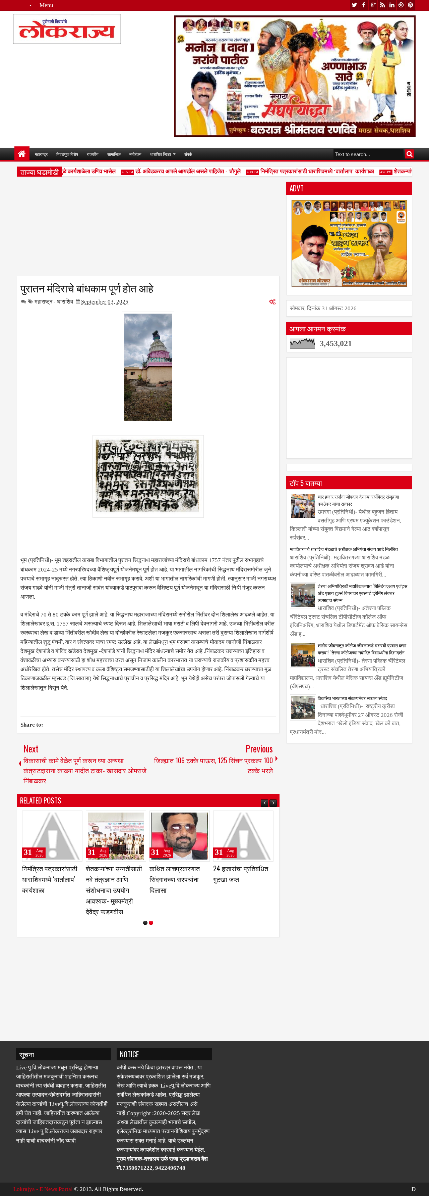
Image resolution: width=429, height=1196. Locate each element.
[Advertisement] (148, 229)
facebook (363, 5)
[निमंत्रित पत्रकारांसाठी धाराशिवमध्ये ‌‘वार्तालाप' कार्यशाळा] (52, 836)
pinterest (410, 5)
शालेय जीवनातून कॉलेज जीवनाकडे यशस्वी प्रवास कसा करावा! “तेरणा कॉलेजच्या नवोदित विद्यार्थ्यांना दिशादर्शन (362, 649)
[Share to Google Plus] (75, 818)
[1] (145, 923)
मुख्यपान (21, 153)
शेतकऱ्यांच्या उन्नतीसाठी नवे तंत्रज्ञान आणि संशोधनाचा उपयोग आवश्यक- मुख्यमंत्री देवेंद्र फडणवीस (114, 890)
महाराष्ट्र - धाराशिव (54, 301)
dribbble (401, 5)
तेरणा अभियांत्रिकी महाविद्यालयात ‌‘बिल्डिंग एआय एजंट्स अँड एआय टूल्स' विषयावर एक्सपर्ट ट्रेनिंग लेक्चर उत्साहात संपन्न (362, 592)
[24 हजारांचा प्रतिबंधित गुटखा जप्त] (243, 836)
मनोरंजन (135, 154)
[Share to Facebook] (60, 818)
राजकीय (93, 154)
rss (382, 5)
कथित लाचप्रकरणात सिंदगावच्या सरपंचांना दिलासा (174, 879)
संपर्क (188, 154)
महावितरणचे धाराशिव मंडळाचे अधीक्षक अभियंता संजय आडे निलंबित (344, 548)
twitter (354, 5)
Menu (46, 5)
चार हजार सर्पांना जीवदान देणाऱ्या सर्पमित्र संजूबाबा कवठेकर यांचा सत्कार (358, 500)
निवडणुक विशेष (67, 154)
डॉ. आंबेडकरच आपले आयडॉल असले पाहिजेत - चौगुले (179, 171)
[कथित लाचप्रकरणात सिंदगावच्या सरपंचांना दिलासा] (179, 836)
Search (409, 153)
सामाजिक (114, 154)
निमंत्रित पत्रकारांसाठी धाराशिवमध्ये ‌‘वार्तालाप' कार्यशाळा (308, 171)
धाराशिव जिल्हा (160, 154)
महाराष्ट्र (41, 154)
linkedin (391, 5)
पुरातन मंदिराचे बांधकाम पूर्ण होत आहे (87, 287)
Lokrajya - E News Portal (43, 1189)
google (373, 5)
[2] (151, 923)
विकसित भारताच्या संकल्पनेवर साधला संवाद (352, 697)
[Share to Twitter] (67, 818)
